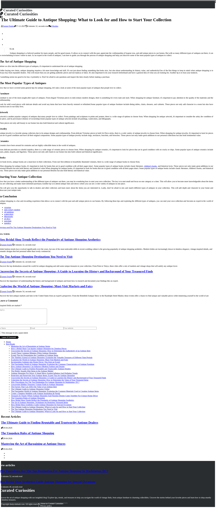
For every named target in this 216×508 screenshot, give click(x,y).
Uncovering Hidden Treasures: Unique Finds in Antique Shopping (37, 384)
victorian (7, 207)
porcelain (7, 221)
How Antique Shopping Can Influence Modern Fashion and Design (37, 366)
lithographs (8, 216)
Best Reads (10, 344)
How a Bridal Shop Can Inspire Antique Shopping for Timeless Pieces (38, 348)
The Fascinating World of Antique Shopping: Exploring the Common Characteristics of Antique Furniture (52, 364)
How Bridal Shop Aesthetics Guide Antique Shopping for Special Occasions (41, 405)
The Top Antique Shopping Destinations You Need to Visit (34, 409)
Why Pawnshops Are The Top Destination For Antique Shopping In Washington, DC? (45, 382)
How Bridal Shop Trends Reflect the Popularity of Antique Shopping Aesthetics (42, 400)
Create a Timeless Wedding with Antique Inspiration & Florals (35, 393)
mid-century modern (12, 210)
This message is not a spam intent (15, 333)
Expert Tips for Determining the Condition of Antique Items (34, 355)
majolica (7, 223)
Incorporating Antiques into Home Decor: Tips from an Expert (35, 362)
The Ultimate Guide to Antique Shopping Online (30, 389)
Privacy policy (46, 506)
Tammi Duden (8, 26)
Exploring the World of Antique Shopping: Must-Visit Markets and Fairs (39, 360)
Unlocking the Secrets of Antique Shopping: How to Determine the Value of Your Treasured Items (49, 380)
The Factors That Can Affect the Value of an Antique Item (34, 387)
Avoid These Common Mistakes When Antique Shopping (34, 353)
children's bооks (150, 166)
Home (8, 342)
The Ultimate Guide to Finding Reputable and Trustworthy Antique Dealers (41, 369)
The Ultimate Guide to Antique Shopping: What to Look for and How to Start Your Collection (48, 407)
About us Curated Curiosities (51, 504)
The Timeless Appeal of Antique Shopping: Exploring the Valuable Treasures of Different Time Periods (51, 357)
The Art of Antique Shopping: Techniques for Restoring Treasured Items (39, 402)
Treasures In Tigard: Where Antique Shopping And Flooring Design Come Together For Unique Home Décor (54, 396)
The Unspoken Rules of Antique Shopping (28, 398)
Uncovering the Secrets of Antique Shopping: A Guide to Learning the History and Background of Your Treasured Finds (58, 378)
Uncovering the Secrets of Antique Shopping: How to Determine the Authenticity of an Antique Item (50, 351)
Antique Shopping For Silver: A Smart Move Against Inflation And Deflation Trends (44, 373)
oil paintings (9, 212)
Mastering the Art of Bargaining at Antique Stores (30, 346)
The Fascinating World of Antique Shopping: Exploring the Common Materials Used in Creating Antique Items (55, 391)
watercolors (8, 214)
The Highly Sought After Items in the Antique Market (32, 371)
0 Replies (54, 26)
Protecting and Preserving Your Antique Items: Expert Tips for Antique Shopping (43, 375)
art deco (7, 219)
